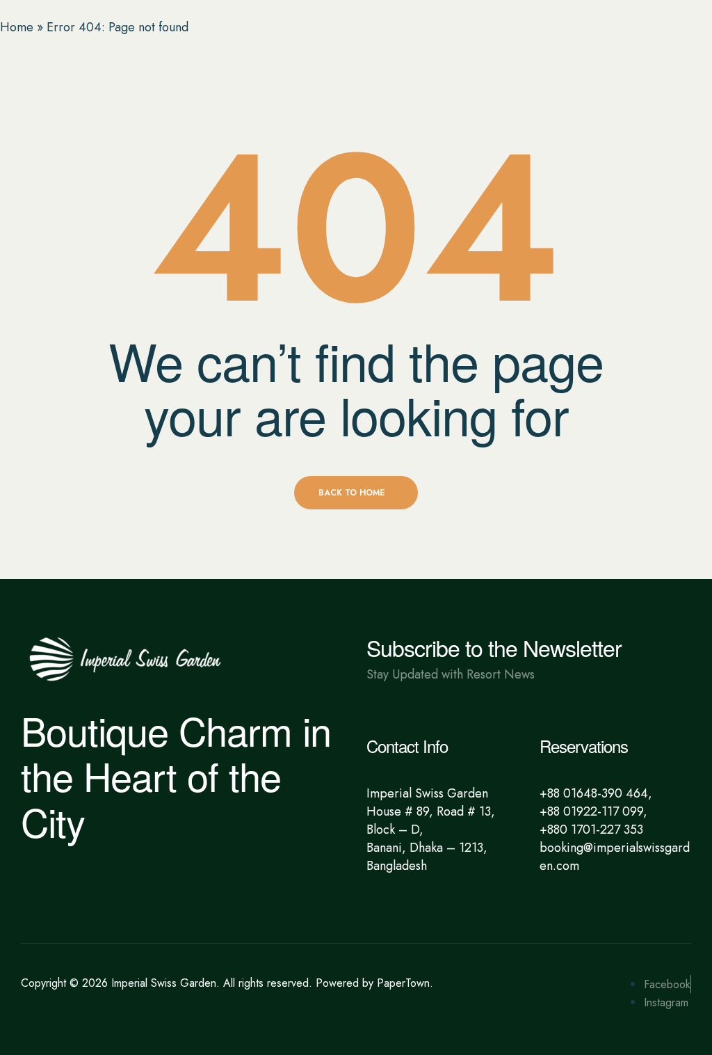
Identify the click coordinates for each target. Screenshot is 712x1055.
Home (16, 27)
